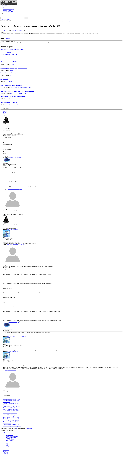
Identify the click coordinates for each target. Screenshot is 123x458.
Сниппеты (5, 452)
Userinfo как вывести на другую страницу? (16, 336)
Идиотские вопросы (10, 439)
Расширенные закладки (14, 322)
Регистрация (7, 19)
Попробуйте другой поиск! (67, 21)
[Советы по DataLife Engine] (9, 4)
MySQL (7, 446)
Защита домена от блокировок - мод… (12, 417)
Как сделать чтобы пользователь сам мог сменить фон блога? (18, 91)
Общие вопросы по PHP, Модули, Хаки (19, 93)
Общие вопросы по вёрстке (12, 436)
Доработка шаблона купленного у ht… (12, 399)
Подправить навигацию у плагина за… (12, 403)
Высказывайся (29, 428)
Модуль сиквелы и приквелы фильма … (12, 410)
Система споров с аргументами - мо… (11, 424)
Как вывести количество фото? (13, 115)
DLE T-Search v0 (7, 423)
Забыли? (2, 19)
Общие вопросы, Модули (14, 104)
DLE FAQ (3, 22)
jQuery (7, 443)
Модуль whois (4, 79)
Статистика (5, 453)
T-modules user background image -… (11, 420)
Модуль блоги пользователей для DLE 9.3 (12, 49)
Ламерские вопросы (10, 438)
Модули (14, 22)
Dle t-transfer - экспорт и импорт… (11, 418)
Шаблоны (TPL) (9, 440)
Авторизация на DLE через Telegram (11, 421)
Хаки (7, 445)
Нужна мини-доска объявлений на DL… (12, 406)
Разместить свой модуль (8, 9)
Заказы (4, 112)
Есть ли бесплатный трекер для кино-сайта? (13, 73)
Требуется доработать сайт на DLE (11, 409)
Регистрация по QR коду (9, 407)
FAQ (4, 432)
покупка (5, 397)
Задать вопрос (4, 5)
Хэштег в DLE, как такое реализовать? (11, 85)
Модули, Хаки (12, 57)
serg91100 (3, 30)
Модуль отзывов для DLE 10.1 (9, 61)
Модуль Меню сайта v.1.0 (12, 229)
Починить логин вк (7, 404)
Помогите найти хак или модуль (10, 54)
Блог (4, 448)
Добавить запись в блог (8, 11)
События (5, 111)
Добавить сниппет (7, 10)
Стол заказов (6, 450)
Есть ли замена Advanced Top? (9, 102)
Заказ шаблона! (6, 402)
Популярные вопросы (10, 433)
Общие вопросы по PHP (11, 437)
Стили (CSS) (8, 442)
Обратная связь (6, 454)
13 (1, 88)
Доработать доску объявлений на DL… (12, 400)
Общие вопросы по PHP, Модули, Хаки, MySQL (20, 87)
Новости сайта (6, 447)
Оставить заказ (6, 7)
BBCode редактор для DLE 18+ (10, 413)
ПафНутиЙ (7, 38)
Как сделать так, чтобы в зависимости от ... (16, 244)
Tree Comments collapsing (9, 416)
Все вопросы (9, 22)
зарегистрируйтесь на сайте (23, 43)
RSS (17, 428)
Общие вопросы (9, 435)
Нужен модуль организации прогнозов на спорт (14, 68)
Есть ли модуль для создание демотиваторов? (13, 96)
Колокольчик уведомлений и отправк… (12, 426)
